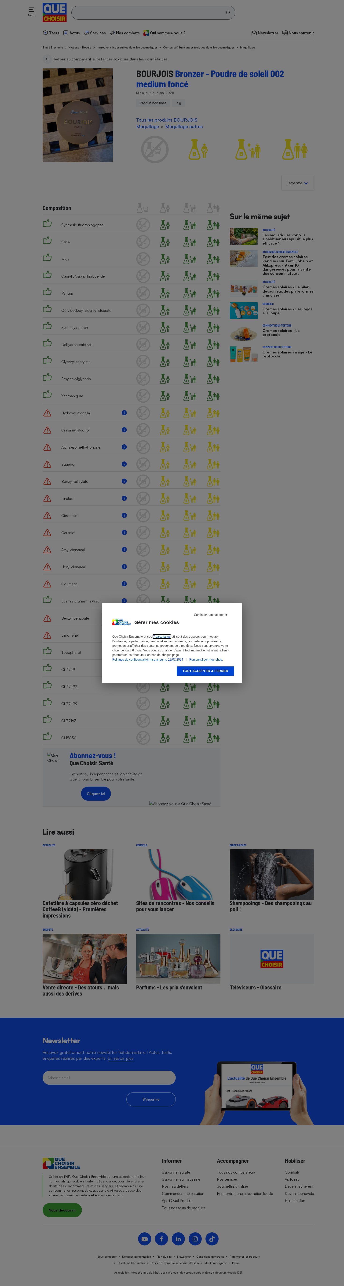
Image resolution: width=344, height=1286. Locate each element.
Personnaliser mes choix (206, 659)
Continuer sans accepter (210, 615)
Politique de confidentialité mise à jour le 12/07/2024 (147, 659)
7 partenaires (162, 636)
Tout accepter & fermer (205, 671)
